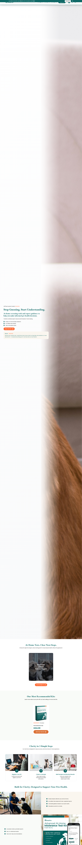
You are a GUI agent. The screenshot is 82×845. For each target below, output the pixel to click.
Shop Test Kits (8, 328)
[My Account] (69, 2)
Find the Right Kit (40, 684)
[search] (72, 2)
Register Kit (62, 2)
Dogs (40, 2)
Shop (54, 2)
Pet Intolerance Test (14, 10)
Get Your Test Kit (40, 732)
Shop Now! (68, 1)
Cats (47, 2)
